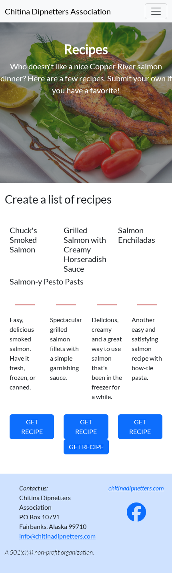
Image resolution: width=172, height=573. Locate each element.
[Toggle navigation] (156, 11)
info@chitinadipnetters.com (57, 536)
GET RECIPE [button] (32, 426)
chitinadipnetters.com (136, 488)
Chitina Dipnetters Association (58, 11)
